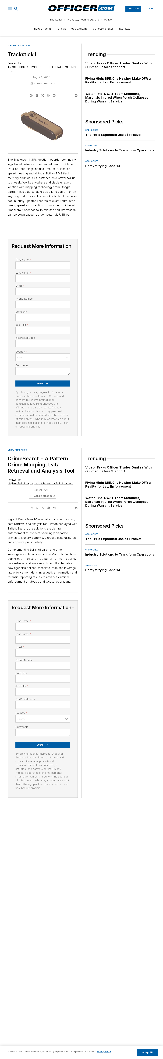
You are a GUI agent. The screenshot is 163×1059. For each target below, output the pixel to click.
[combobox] (42, 357)
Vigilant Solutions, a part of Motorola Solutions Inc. (40, 483)
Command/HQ (79, 29)
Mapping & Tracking (19, 45)
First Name (23, 259)
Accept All (147, 1052)
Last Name (23, 272)
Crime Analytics (17, 450)
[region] (81, 1052)
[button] (10, 8)
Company (21, 311)
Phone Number (24, 298)
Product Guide (42, 29)
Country (21, 351)
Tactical (124, 29)
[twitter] (42, 95)
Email (19, 285)
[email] (54, 95)
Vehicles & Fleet (103, 29)
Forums (61, 29)
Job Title (21, 324)
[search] (16, 8)
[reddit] (48, 95)
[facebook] (31, 95)
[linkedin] (37, 95)
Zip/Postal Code (25, 337)
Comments (21, 365)
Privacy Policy (104, 1051)
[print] (76, 95)
